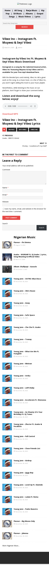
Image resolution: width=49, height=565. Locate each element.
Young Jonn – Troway (23, 339)
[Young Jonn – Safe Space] (7, 320)
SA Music (17, 13)
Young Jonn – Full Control (24, 436)
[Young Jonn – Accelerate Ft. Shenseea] (7, 405)
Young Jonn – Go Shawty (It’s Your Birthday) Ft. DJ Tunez (28, 413)
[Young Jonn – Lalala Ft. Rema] (7, 502)
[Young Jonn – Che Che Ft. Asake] (7, 332)
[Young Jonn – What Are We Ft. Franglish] (7, 356)
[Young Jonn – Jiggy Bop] (7, 477)
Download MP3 (10, 113)
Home (7, 10)
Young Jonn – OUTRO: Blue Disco (27, 279)
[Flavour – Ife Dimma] (7, 247)
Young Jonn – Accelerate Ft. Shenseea (30, 400)
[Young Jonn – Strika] (7, 380)
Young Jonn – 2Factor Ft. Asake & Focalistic (28, 425)
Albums (29, 13)
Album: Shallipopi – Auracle (25, 266)
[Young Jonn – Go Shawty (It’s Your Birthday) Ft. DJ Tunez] (7, 417)
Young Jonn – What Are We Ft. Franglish (26, 352)
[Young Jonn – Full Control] (7, 441)
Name (5, 187)
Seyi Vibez (22, 130)
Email (4, 195)
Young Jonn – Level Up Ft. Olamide (28, 485)
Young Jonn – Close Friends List (27, 448)
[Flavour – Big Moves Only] (7, 526)
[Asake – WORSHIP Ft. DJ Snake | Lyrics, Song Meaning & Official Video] (7, 259)
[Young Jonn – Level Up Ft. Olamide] (7, 489)
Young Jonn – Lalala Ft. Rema (26, 497)
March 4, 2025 (9, 47)
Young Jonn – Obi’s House (24, 291)
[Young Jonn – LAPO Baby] (7, 392)
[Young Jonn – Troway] (7, 344)
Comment (6, 169)
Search (5, 223)
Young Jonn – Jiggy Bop (23, 473)
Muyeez (12, 130)
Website (5, 202)
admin (20, 47)
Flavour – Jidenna (21, 533)
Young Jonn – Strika (22, 376)
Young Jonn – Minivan (23, 363)
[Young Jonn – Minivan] (7, 368)
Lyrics (37, 16)
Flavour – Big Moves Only (24, 521)
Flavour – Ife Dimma (22, 242)
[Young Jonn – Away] (7, 308)
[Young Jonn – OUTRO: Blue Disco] (7, 283)
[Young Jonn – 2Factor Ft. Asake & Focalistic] (7, 429)
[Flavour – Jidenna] (7, 538)
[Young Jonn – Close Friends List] (7, 453)
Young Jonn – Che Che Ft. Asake (27, 327)
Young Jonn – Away (22, 303)
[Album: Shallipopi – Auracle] (7, 271)
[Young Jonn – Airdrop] (7, 465)
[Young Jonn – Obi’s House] (7, 296)
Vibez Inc (34, 130)
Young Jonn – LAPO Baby (24, 388)
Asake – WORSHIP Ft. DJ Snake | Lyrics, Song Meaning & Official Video (30, 255)
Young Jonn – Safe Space (24, 315)
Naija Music (31, 10)
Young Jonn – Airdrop (23, 460)
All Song (18, 10)
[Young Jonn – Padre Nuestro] (7, 514)
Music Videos (25, 16)
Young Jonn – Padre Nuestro (26, 509)
